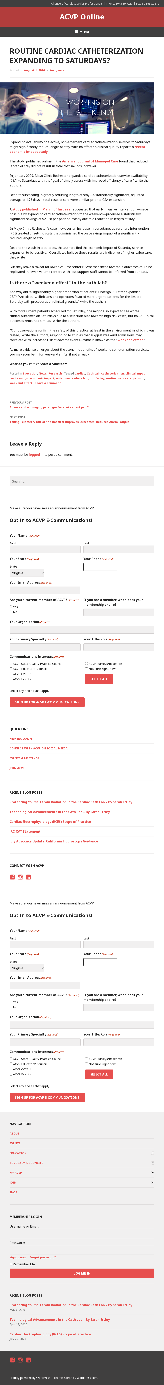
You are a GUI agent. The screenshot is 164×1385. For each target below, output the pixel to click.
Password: (17, 1243)
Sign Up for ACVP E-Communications (47, 702)
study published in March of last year (42, 209)
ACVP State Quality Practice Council (37, 664)
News (43, 373)
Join (13, 1182)
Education (30, 373)
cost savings (19, 378)
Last (86, 543)
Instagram (20, 880)
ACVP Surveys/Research (105, 664)
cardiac (80, 373)
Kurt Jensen (57, 70)
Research (55, 373)
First (13, 543)
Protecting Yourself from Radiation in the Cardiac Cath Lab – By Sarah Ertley (71, 802)
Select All (99, 679)
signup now (18, 1257)
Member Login (21, 738)
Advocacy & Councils (26, 1163)
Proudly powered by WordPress (30, 1378)
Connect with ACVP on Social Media (39, 748)
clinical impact (136, 373)
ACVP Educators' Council (30, 669)
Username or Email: (24, 1226)
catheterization (112, 373)
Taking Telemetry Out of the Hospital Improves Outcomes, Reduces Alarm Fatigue (69, 419)
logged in (36, 454)
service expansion (131, 378)
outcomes (63, 378)
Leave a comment (48, 383)
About (15, 1133)
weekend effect (130, 340)
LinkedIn (28, 880)
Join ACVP (17, 768)
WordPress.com (87, 1378)
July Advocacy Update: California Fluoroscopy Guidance (54, 841)
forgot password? (43, 1257)
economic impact (41, 378)
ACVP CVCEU (22, 674)
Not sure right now (102, 669)
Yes (15, 607)
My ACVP (16, 1173)
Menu (84, 32)
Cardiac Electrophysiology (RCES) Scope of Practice (50, 821)
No (15, 612)
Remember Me (24, 1264)
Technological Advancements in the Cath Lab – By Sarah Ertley (60, 812)
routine (111, 378)
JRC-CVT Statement (25, 831)
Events (15, 1143)
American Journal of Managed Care (90, 161)
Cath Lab (93, 373)
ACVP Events (22, 679)
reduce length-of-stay (88, 378)
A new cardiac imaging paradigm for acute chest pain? (49, 405)
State (13, 566)
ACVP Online (82, 17)
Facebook (12, 880)
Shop (13, 1192)
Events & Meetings (24, 758)
